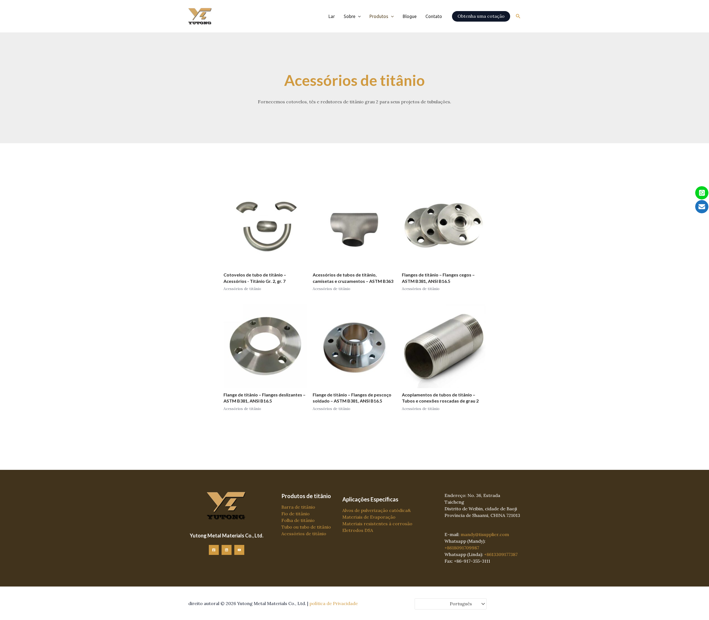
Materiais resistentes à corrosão (377, 523)
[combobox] (451, 603)
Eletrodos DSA (357, 530)
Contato (433, 16)
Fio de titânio (295, 513)
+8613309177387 (501, 554)
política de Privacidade (333, 603)
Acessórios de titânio (303, 533)
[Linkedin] (227, 550)
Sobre (349, 16)
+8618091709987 (462, 547)
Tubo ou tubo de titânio (306, 527)
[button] (358, 16)
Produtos (378, 16)
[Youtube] (239, 550)
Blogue (410, 16)
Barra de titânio (298, 507)
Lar (331, 16)
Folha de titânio (298, 520)
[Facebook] (214, 550)
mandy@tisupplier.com (485, 534)
